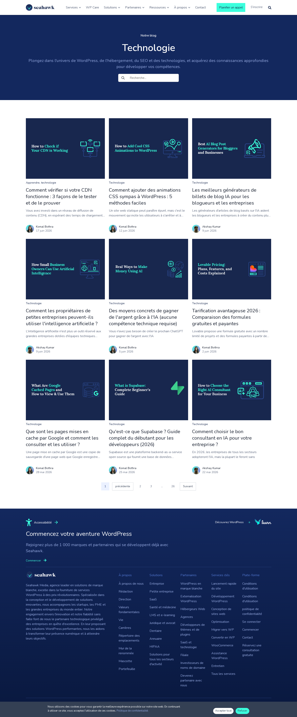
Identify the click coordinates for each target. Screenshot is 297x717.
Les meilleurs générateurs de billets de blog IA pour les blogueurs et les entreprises (224, 196)
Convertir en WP (223, 637)
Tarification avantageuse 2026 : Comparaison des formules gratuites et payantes (226, 317)
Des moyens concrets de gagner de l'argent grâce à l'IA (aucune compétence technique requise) (144, 317)
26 (174, 485)
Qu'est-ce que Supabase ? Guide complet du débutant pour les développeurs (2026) (144, 438)
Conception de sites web (221, 611)
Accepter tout (223, 711)
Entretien (217, 666)
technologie (48, 183)
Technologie (117, 183)
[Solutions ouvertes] (119, 7)
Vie (121, 620)
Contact (247, 637)
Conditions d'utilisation (250, 586)
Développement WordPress (222, 598)
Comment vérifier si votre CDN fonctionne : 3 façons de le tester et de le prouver (61, 196)
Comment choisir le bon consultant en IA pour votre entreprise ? (222, 438)
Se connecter (251, 622)
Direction (125, 599)
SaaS (153, 599)
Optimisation (220, 622)
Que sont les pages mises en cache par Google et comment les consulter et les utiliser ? (62, 438)
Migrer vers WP (222, 629)
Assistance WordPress (219, 655)
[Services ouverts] (80, 7)
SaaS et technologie (188, 644)
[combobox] (148, 78)
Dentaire (156, 631)
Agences (186, 617)
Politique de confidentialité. (132, 711)
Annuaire (156, 639)
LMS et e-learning (162, 615)
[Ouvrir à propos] (189, 7)
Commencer (250, 629)
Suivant (188, 486)
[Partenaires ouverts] (143, 7)
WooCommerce (222, 645)
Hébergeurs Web (192, 609)
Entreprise (157, 583)
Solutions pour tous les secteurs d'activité (162, 659)
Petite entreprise (162, 591)
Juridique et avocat (162, 623)
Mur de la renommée (126, 650)
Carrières (125, 628)
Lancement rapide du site (223, 586)
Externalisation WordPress (190, 598)
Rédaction (126, 591)
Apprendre (33, 183)
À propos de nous (131, 583)
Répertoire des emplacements (129, 638)
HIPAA (155, 646)
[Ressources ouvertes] (168, 7)
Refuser (242, 711)
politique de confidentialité (252, 611)
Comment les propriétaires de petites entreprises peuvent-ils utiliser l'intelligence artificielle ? (62, 317)
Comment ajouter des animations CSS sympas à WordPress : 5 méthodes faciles (145, 196)
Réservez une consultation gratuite (251, 650)
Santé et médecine (163, 607)
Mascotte (125, 661)
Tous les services (223, 674)
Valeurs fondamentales (129, 609)
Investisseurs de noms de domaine (192, 665)
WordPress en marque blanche (191, 586)
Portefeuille (127, 669)
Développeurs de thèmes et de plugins (192, 630)
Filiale (184, 655)
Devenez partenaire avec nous (191, 680)
